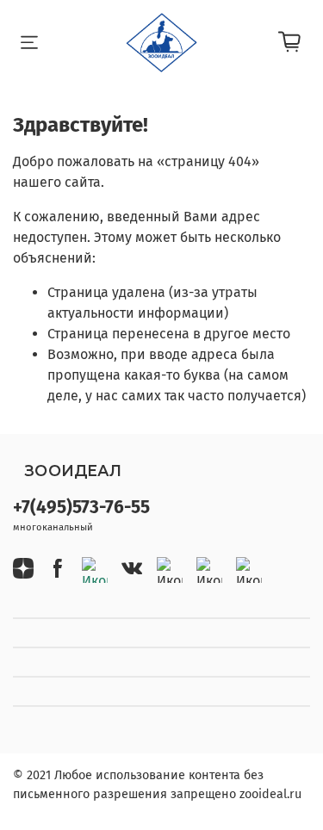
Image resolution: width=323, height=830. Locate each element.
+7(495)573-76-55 (81, 507)
